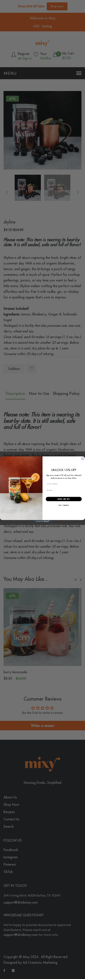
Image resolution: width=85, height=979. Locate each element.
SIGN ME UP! (64, 499)
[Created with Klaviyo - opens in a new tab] (42, 521)
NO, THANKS (64, 505)
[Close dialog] (82, 459)
